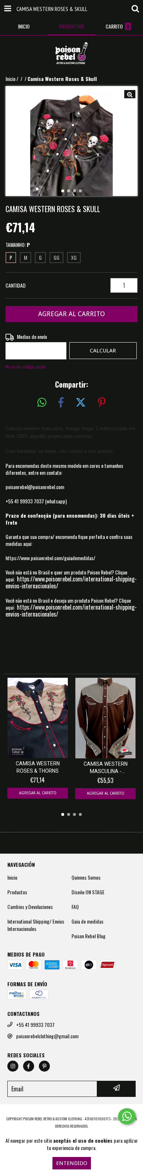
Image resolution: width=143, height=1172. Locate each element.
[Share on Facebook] (60, 402)
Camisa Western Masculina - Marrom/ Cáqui (106, 768)
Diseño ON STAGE (88, 892)
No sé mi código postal (26, 366)
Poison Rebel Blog (89, 936)
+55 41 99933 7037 (35, 1024)
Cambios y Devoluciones (30, 906)
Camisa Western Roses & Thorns (38, 767)
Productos (17, 892)
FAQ (75, 906)
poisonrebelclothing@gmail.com (47, 1036)
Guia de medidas (87, 921)
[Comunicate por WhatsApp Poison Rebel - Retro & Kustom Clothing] (127, 1116)
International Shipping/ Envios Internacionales (35, 925)
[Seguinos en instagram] (12, 1066)
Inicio (10, 78)
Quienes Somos (86, 877)
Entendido (71, 1163)
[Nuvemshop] (72, 1111)
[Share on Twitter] (81, 402)
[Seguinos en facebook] (28, 1066)
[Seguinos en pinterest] (44, 1066)
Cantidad (16, 285)
